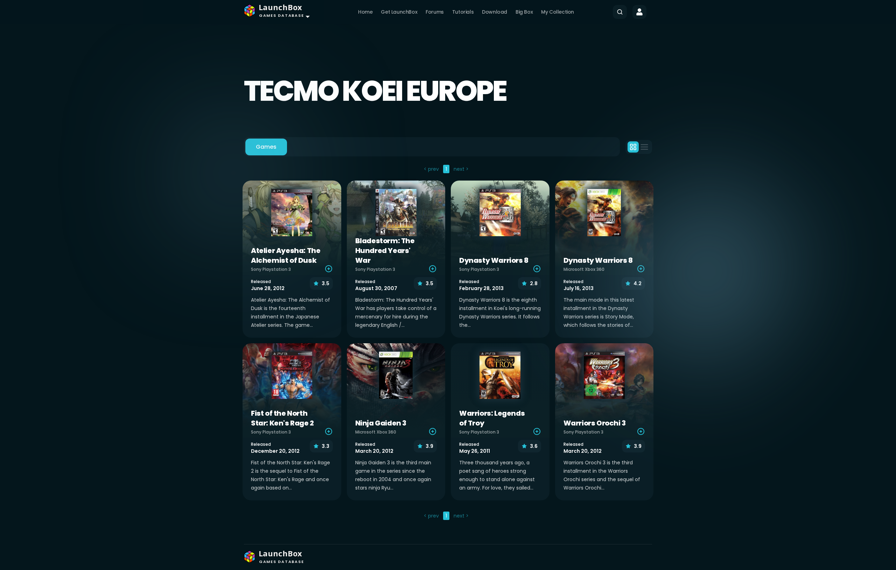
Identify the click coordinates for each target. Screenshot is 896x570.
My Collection (557, 11)
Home (365, 11)
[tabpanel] (448, 343)
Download (494, 11)
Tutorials (463, 11)
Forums (435, 11)
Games (266, 147)
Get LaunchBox (399, 11)
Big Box (524, 11)
